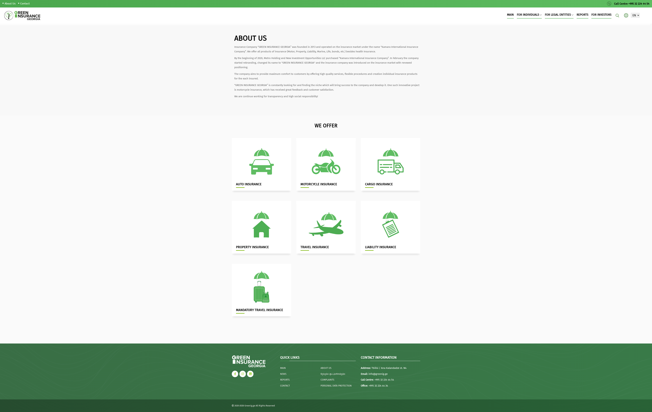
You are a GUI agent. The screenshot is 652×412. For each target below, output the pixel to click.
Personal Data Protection (336, 385)
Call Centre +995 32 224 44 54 (631, 3)
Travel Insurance (315, 247)
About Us (10, 3)
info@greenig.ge (378, 373)
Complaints (327, 379)
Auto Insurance (248, 184)
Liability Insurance (380, 247)
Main (510, 14)
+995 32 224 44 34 (378, 385)
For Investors (601, 14)
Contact (25, 3)
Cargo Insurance (379, 184)
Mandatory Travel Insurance (259, 310)
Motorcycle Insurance (319, 184)
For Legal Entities (558, 14)
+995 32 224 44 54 (384, 379)
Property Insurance (252, 247)
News (283, 374)
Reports (582, 14)
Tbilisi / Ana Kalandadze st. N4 (389, 368)
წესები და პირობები (333, 374)
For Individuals (528, 14)
